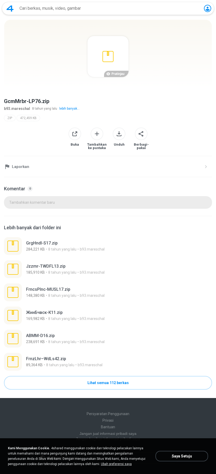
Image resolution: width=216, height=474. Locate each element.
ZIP (9, 118)
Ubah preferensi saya (116, 464)
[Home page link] (10, 8)
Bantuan (108, 427)
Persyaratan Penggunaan (108, 414)
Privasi (108, 420)
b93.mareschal (17, 108)
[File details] (108, 246)
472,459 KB (28, 118)
